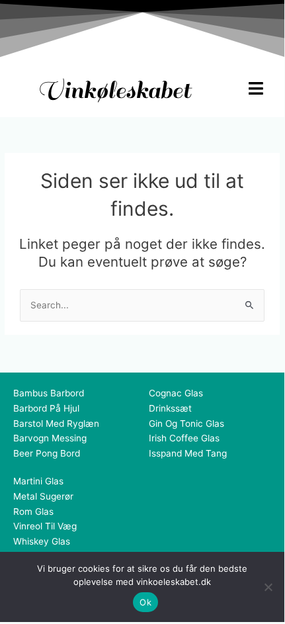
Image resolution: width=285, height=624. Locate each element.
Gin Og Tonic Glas (186, 423)
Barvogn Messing (50, 438)
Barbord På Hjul (46, 408)
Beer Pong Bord (46, 453)
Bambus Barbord (48, 393)
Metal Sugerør (43, 496)
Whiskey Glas (41, 541)
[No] (267, 587)
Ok (145, 602)
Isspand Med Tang (188, 453)
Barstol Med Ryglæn (56, 423)
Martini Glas (38, 481)
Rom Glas (33, 511)
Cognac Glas (176, 393)
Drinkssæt (170, 408)
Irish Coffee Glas (184, 438)
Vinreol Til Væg (45, 526)
